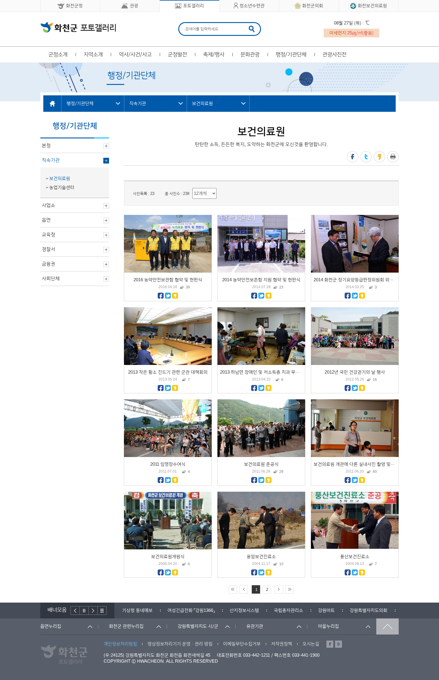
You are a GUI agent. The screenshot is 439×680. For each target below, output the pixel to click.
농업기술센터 (61, 187)
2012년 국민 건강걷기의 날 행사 (355, 372)
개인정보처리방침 (120, 644)
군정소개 (57, 55)
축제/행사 (213, 55)
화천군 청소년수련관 (78, 27)
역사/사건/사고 (135, 55)
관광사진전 (334, 55)
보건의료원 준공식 (261, 464)
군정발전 (177, 55)
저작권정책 (281, 644)
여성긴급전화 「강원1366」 (145, 610)
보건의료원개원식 (168, 556)
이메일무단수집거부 (242, 644)
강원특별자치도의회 (323, 610)
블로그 (338, 644)
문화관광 (250, 55)
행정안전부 (367, 610)
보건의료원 (59, 178)
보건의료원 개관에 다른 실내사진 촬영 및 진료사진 (361, 464)
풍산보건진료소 (354, 556)
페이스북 (352, 157)
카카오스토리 (379, 157)
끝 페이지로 (289, 589)
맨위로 (387, 626)
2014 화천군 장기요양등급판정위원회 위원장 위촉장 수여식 (369, 279)
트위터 (366, 157)
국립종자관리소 (243, 610)
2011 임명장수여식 (167, 464)
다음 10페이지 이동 (279, 589)
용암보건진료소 (261, 556)
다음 (93, 610)
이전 (75, 610)
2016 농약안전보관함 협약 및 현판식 (167, 279)
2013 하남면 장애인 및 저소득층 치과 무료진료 (264, 372)
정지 (84, 610)
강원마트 (281, 610)
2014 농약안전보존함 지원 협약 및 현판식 (261, 279)
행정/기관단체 (291, 55)
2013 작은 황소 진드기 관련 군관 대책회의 (168, 372)
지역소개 (93, 55)
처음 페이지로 (233, 589)
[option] (146, 610)
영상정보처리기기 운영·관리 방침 (180, 644)
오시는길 (311, 644)
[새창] (161, 297)
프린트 (393, 157)
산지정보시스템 (199, 610)
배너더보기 (102, 610)
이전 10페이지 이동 (244, 589)
